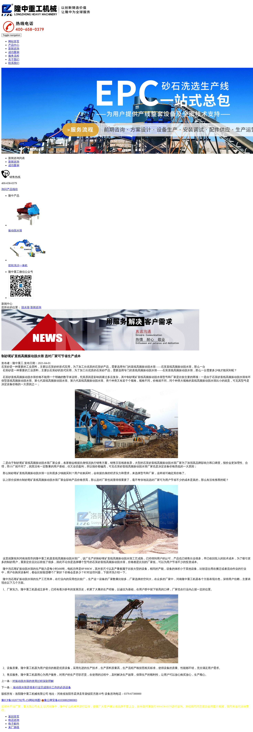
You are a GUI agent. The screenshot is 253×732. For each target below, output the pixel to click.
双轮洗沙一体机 (18, 265)
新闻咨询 (13, 48)
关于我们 (13, 59)
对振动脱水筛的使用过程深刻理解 (33, 681)
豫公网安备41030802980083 (60, 700)
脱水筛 (25, 307)
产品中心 (13, 45)
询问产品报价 (9, 189)
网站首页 (13, 41)
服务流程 (13, 55)
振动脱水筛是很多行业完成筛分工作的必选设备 (41, 687)
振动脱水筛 (15, 230)
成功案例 (13, 52)
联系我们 (13, 63)
